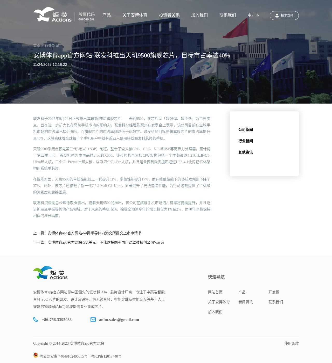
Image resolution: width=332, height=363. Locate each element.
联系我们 (227, 15)
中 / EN (253, 15)
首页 (36, 46)
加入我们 (199, 15)
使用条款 (291, 343)
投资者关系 (169, 15)
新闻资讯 (245, 302)
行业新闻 (245, 141)
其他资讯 (245, 152)
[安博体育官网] (65, 14)
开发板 (273, 292)
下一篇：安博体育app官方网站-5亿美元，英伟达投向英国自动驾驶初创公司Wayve (98, 242)
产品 (106, 15)
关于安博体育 (134, 15)
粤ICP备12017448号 (106, 356)
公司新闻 (245, 130)
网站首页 (215, 292)
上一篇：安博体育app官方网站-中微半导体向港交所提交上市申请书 (87, 233)
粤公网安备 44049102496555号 (63, 356)
